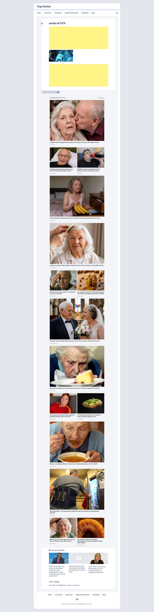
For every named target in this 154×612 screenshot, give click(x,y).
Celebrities (84, 13)
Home (39, 13)
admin (54, 92)
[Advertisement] (78, 38)
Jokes (93, 13)
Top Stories (44, 6)
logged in (61, 585)
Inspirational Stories (71, 13)
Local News (47, 13)
